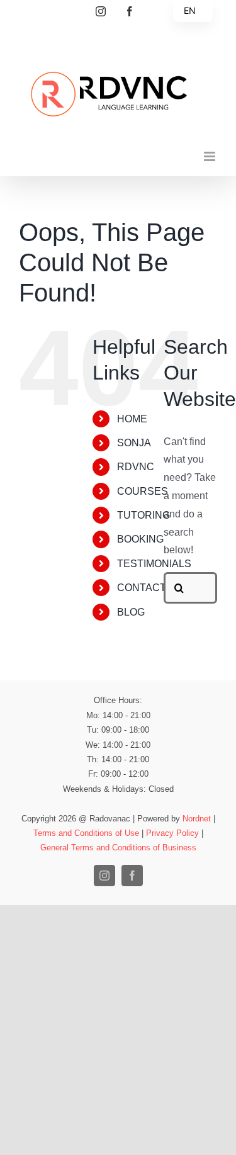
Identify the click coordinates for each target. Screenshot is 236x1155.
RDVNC (135, 466)
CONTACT (141, 587)
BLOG (131, 612)
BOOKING (140, 539)
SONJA (134, 442)
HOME (132, 419)
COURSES (142, 491)
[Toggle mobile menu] (210, 156)
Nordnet (197, 818)
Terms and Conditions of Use (86, 833)
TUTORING (143, 515)
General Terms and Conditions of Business (118, 847)
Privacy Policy (172, 833)
